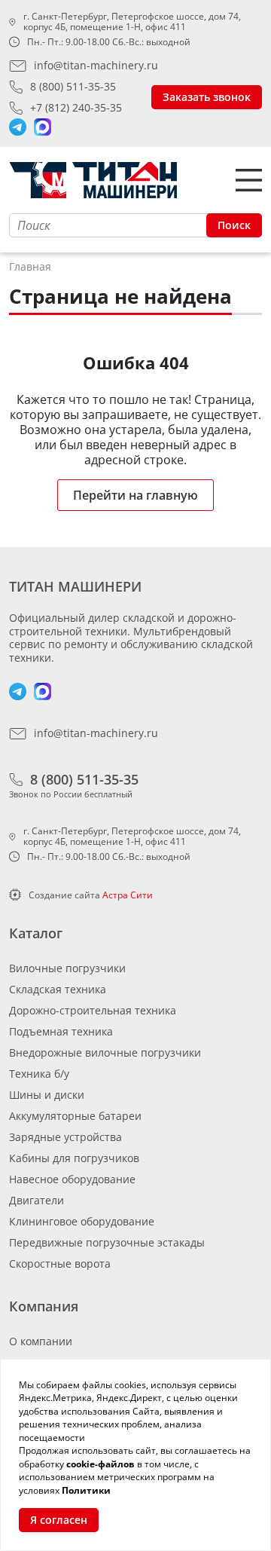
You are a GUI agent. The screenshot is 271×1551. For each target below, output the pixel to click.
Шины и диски (46, 1095)
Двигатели (36, 1200)
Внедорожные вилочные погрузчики (105, 1052)
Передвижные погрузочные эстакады (107, 1242)
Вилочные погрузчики (67, 968)
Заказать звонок (207, 97)
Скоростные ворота (60, 1263)
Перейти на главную (135, 495)
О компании (40, 1341)
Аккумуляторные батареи (75, 1116)
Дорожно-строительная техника (92, 1010)
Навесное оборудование (72, 1179)
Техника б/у (39, 1073)
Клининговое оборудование (81, 1221)
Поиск (234, 225)
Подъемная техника (61, 1031)
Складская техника (57, 989)
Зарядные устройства (65, 1137)
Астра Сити (127, 895)
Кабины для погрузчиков (74, 1158)
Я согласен (58, 1520)
